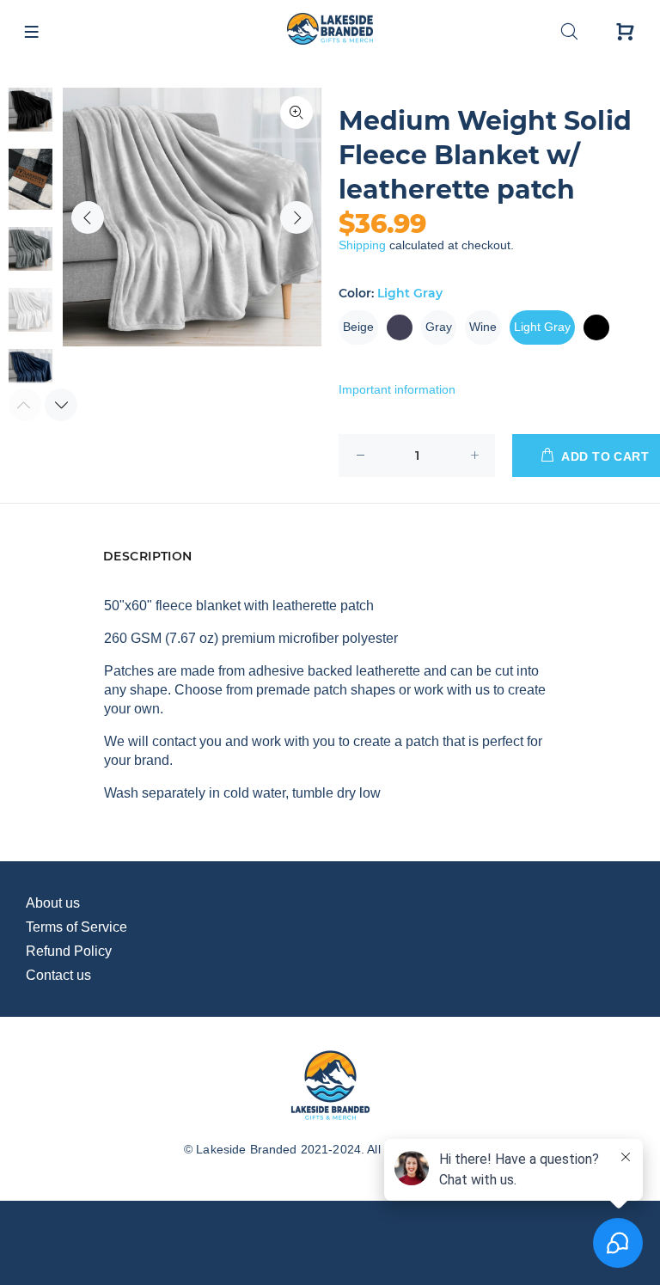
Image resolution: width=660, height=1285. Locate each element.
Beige (358, 326)
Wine (483, 326)
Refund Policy (69, 951)
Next (296, 217)
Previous (87, 217)
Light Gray (542, 326)
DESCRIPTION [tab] (147, 556)
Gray (438, 326)
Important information (397, 389)
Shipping (362, 245)
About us (53, 903)
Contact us (58, 975)
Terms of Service (76, 927)
